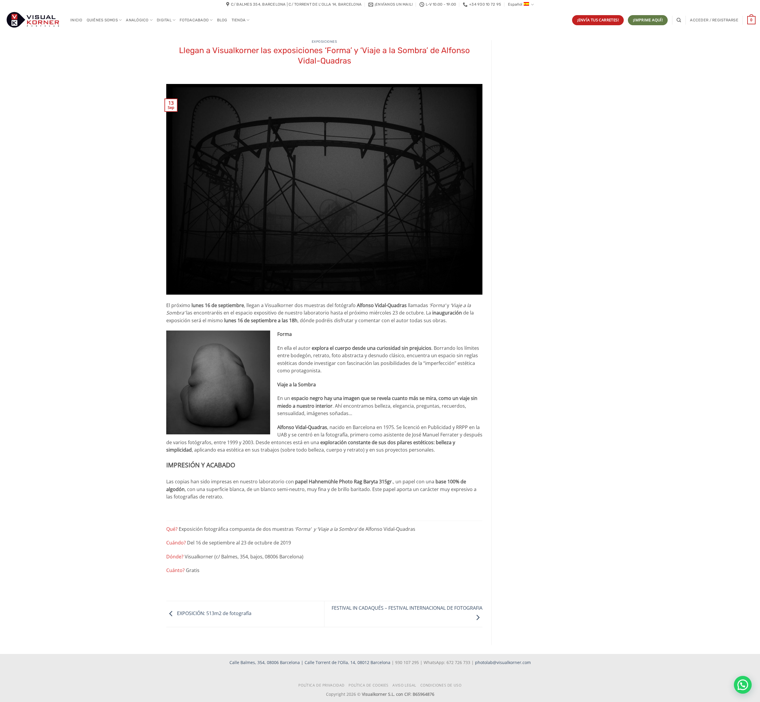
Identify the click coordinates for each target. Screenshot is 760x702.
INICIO (76, 20)
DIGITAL (164, 20)
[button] (714, 20)
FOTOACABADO (194, 20)
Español (515, 4)
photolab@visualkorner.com (503, 662)
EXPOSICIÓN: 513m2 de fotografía (213, 613)
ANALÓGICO (137, 20)
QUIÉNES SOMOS (102, 20)
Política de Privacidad (321, 685)
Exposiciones (324, 42)
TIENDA (239, 20)
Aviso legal (404, 685)
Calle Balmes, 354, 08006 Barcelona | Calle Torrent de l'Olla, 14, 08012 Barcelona (310, 662)
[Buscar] (679, 20)
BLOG (222, 20)
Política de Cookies (369, 685)
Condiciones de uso (441, 685)
